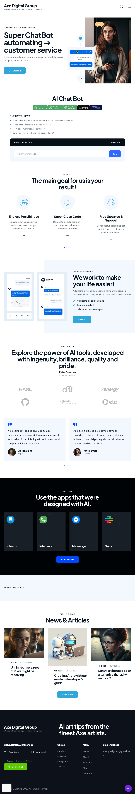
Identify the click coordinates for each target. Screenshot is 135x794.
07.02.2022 (27, 656)
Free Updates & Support (111, 218)
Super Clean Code (67, 216)
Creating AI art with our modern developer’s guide (70, 672)
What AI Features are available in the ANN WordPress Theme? (43, 120)
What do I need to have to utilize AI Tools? (33, 132)
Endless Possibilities (24, 216)
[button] (115, 153)
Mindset (15, 656)
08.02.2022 (71, 664)
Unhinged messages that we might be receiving (25, 664)
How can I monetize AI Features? (29, 128)
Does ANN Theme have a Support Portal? (33, 124)
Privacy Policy (25, 754)
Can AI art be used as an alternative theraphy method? (114, 667)
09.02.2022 (115, 659)
